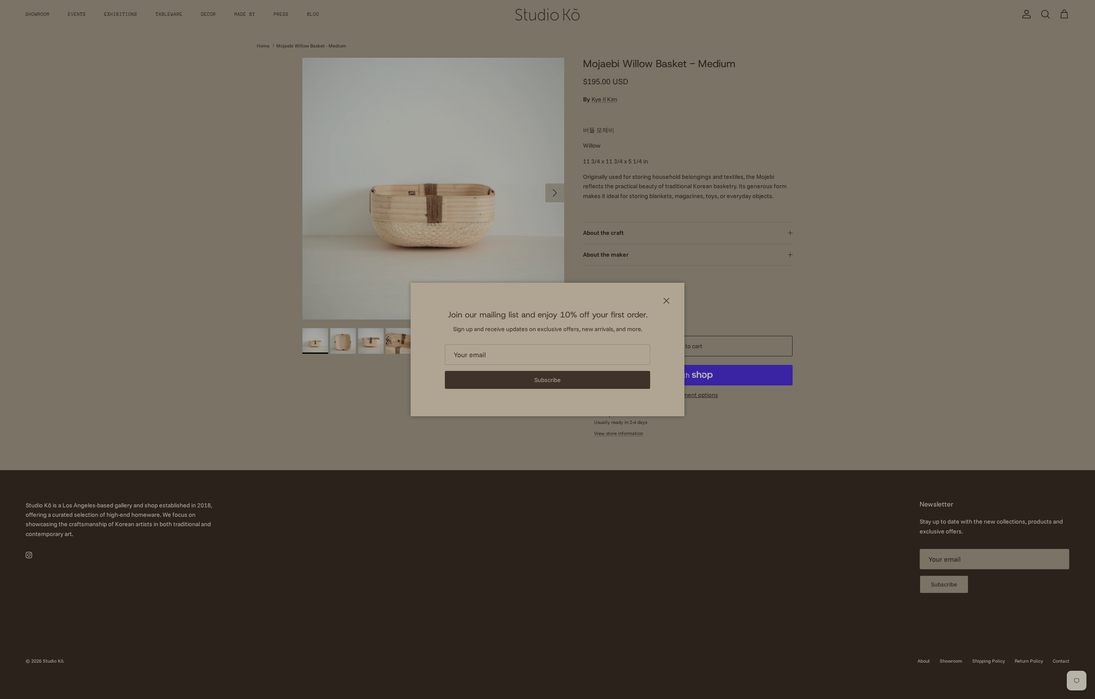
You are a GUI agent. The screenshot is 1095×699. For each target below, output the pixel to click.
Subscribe (547, 380)
